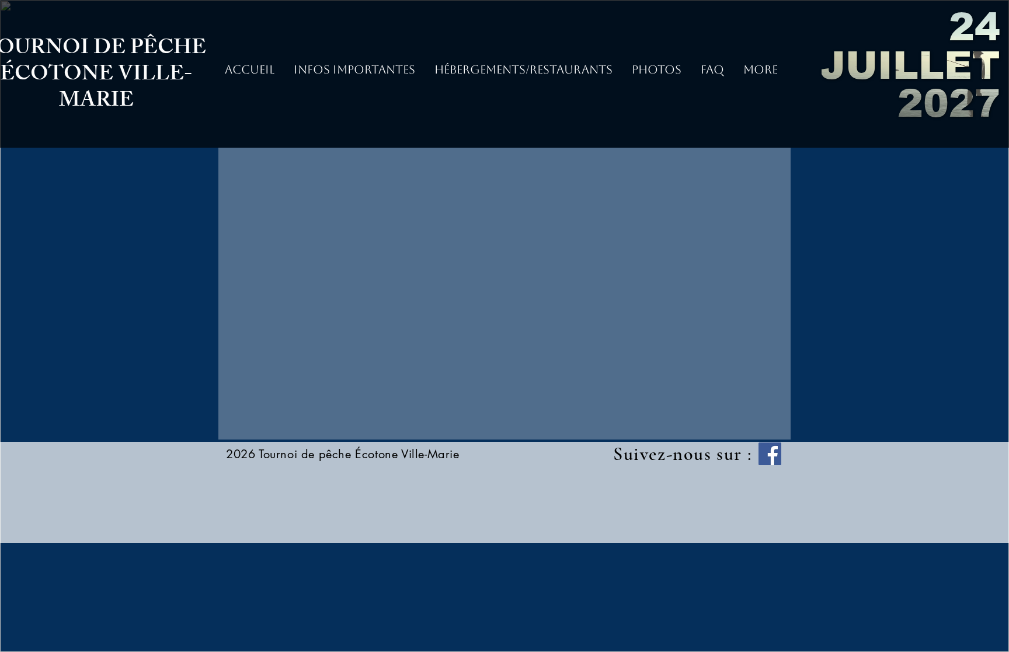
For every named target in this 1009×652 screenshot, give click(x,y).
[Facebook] (770, 453)
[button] (656, 73)
